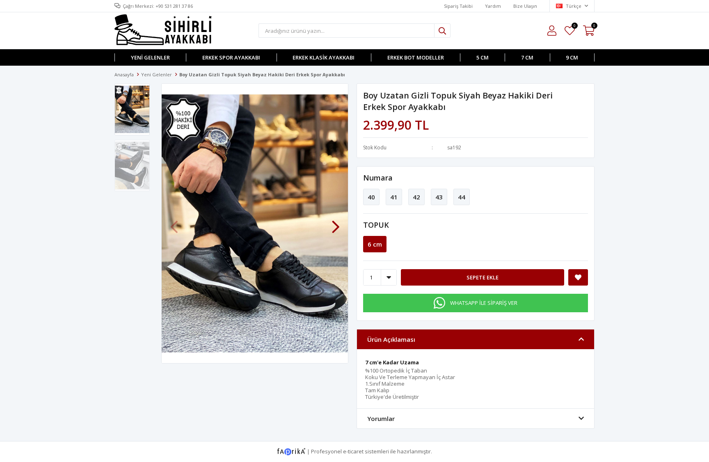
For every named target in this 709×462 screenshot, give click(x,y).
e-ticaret (353, 451)
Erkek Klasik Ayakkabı (323, 57)
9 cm (572, 57)
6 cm (375, 244)
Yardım (493, 6)
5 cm (482, 57)
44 (461, 197)
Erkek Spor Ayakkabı (231, 57)
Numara (378, 178)
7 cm (527, 57)
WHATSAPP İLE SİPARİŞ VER (483, 302)
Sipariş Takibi (458, 6)
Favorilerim (574, 26)
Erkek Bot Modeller (415, 57)
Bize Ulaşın (525, 6)
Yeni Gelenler (150, 57)
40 (371, 197)
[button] (335, 223)
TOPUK (376, 225)
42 (416, 197)
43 (439, 197)
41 (394, 197)
